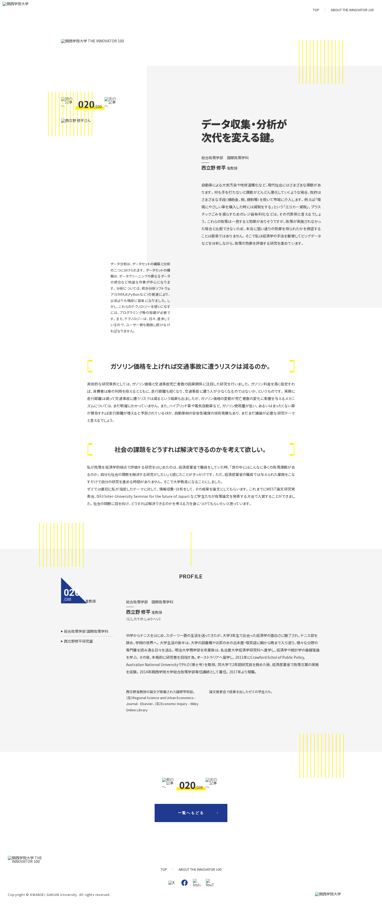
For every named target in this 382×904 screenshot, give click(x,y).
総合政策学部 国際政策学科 (86, 631)
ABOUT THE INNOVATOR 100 (352, 9)
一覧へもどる (191, 813)
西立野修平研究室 (78, 641)
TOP (316, 9)
